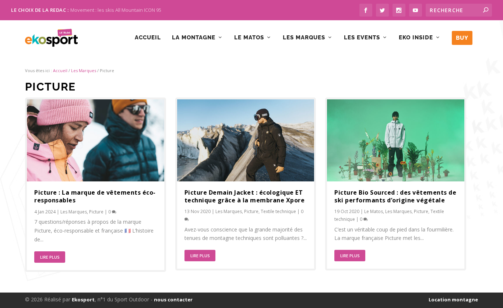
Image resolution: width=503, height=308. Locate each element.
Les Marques (83, 70)
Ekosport (83, 299)
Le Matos (249, 38)
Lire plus (50, 257)
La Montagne (193, 38)
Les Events (362, 38)
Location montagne (453, 299)
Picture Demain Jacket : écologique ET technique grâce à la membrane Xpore (244, 196)
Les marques (304, 38)
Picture (96, 212)
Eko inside (416, 38)
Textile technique (278, 211)
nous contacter (173, 299)
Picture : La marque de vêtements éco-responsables (95, 196)
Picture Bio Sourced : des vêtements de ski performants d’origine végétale (395, 196)
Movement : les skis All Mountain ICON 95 (115, 10)
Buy (462, 38)
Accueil (148, 38)
